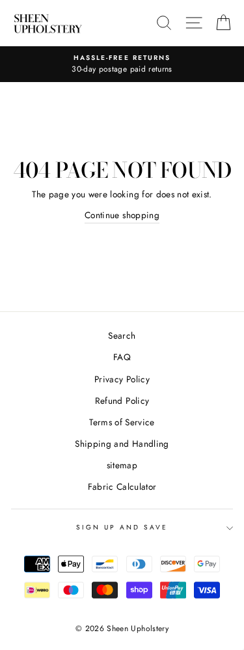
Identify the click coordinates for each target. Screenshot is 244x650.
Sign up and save (122, 527)
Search (121, 335)
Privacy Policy (122, 379)
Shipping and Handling (122, 443)
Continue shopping (122, 214)
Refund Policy (122, 400)
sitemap (122, 465)
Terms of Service (121, 422)
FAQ (122, 356)
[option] (122, 64)
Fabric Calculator (122, 486)
